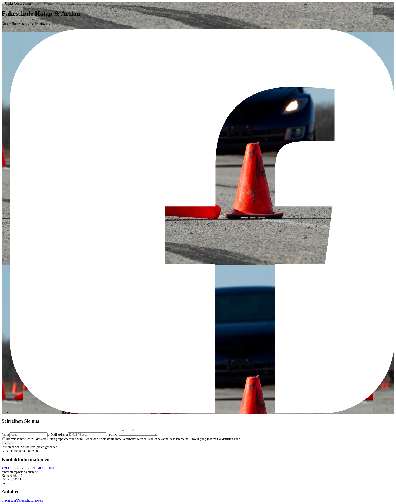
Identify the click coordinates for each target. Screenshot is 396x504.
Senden (7, 443)
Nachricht (112, 434)
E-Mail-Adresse (58, 434)
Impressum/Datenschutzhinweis (22, 500)
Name (5, 434)
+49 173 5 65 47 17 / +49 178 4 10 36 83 (29, 468)
